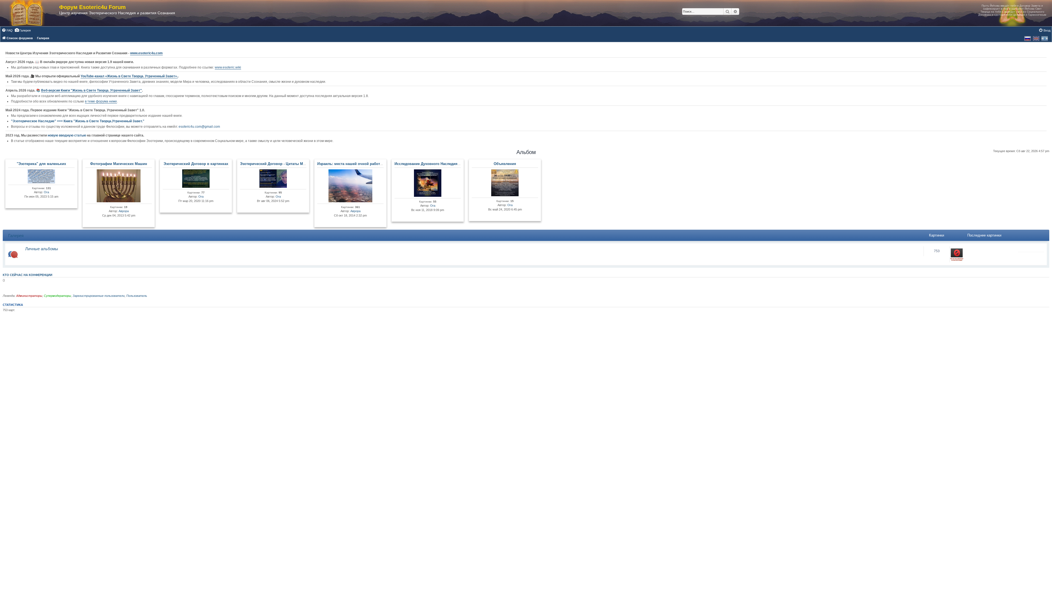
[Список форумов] (32, 13)
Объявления (505, 164)
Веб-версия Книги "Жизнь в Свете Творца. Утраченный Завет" (91, 90)
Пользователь (136, 295)
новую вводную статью (67, 135)
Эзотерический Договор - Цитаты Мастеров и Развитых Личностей (299, 164)
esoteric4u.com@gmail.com (199, 127)
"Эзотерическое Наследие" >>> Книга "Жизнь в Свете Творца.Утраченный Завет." (77, 121)
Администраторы (29, 295)
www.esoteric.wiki (228, 67)
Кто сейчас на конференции (27, 275)
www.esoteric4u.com (146, 53)
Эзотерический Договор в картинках (196, 164)
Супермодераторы (57, 295)
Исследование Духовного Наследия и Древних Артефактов (447, 164)
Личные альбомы (41, 248)
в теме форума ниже (101, 101)
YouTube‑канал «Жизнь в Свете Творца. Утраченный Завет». (129, 76)
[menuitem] (7, 30)
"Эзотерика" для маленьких (41, 164)
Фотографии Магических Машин (118, 164)
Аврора (124, 211)
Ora (46, 192)
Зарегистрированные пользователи (99, 295)
